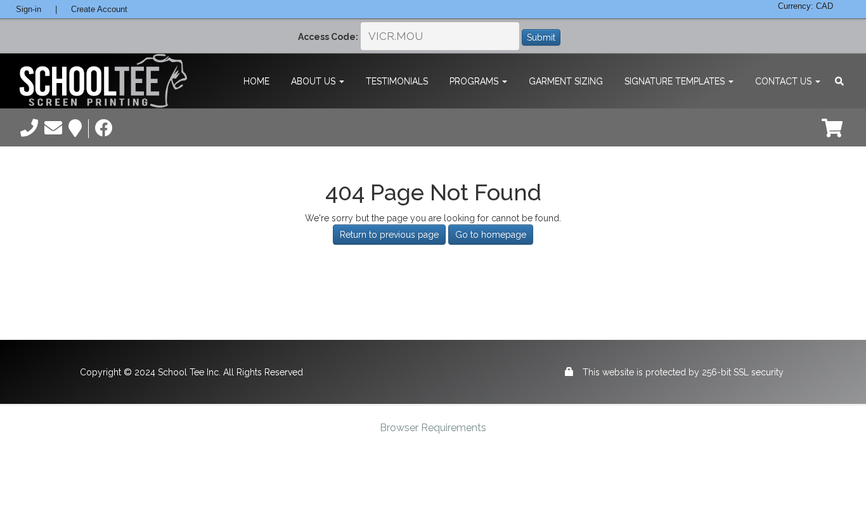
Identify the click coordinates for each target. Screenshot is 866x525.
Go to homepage (490, 235)
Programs (475, 81)
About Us (314, 81)
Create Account (99, 9)
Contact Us (784, 81)
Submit (541, 37)
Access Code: (328, 37)
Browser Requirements (433, 428)
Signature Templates (675, 81)
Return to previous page (389, 235)
